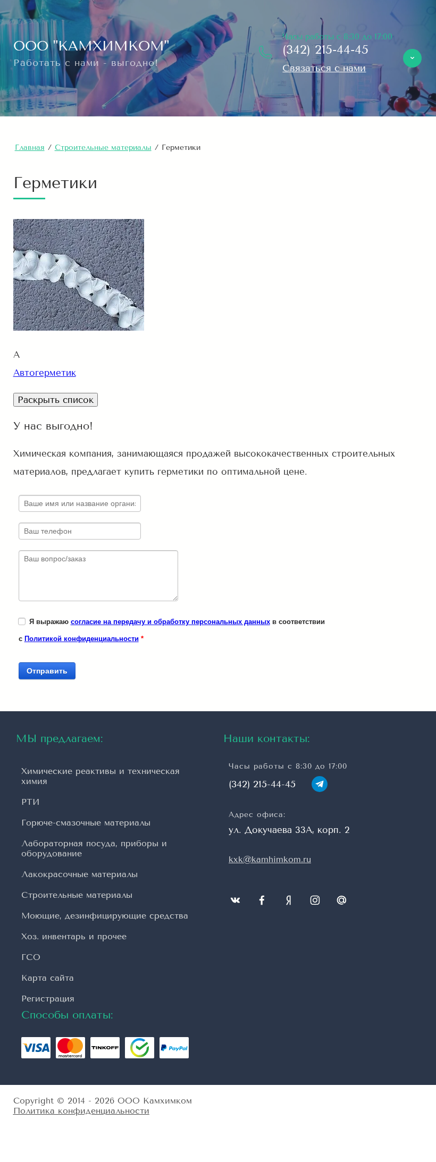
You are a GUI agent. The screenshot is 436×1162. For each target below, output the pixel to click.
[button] (324, 68)
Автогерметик (44, 372)
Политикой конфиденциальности (81, 639)
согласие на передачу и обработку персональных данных (170, 622)
